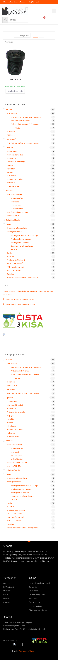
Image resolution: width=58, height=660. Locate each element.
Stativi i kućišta (13, 186)
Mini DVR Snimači (14, 270)
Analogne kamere (14, 231)
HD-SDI (14, 249)
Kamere (9, 109)
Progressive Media (26, 651)
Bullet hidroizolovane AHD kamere (25, 124)
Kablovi (10, 172)
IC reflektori (11, 175)
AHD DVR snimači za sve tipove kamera (23, 143)
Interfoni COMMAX (14, 194)
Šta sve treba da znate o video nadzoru (19, 304)
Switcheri (10, 274)
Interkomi (15, 202)
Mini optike (15, 79)
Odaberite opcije (15, 91)
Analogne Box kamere (20, 242)
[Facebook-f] (29, 571)
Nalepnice (11, 183)
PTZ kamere (12, 135)
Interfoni (9, 190)
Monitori (10, 256)
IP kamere (11, 131)
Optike (9, 253)
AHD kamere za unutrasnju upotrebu (26, 117)
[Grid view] (35, 35)
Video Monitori (17, 208)
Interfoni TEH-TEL (14, 216)
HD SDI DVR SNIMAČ (15, 263)
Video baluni (12, 151)
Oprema (9, 147)
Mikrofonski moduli (15, 155)
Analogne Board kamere (21, 239)
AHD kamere (12, 113)
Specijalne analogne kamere (23, 246)
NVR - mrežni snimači (15, 267)
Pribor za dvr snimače (16, 161)
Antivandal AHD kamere (20, 120)
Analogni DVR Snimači (16, 260)
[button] (54, 11)
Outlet (8, 224)
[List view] (41, 35)
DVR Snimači (11, 139)
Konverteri (11, 158)
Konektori (11, 169)
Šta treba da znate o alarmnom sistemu (19, 299)
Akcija (17, 128)
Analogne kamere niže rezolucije (24, 235)
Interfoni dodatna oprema (17, 212)
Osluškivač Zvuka (13, 220)
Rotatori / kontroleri (15, 179)
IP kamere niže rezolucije (17, 228)
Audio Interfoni (17, 198)
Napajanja (11, 165)
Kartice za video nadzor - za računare (22, 277)
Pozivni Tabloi (16, 205)
